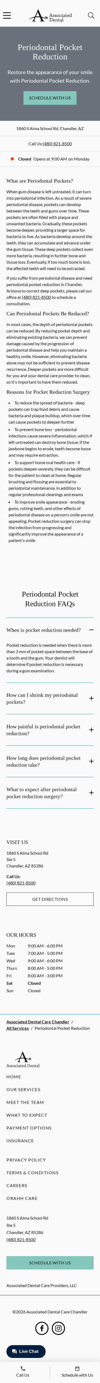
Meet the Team (25, 1102)
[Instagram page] (58, 1328)
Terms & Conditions (32, 1172)
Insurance (20, 1140)
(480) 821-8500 (57, 143)
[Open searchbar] (91, 15)
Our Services (23, 1089)
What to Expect (26, 1114)
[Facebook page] (42, 1328)
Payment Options (29, 1127)
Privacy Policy (26, 1159)
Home (13, 1076)
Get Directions (50, 899)
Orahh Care (22, 1198)
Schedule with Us (50, 97)
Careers (16, 1185)
